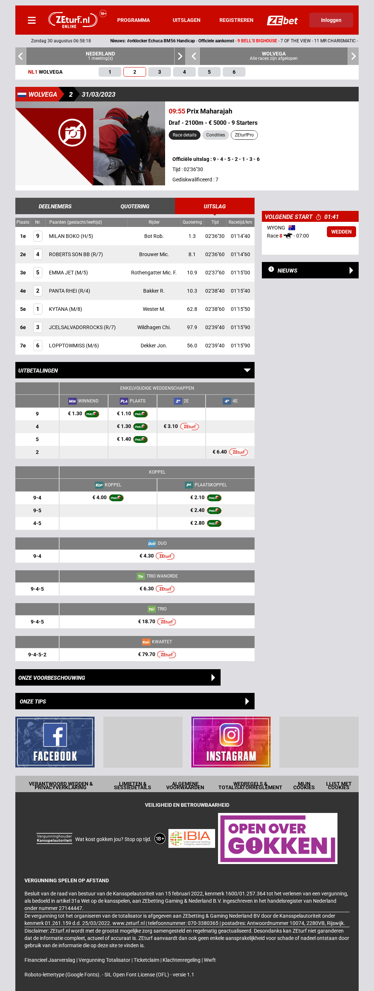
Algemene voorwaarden (185, 785)
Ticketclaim (147, 960)
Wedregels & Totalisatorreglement (250, 785)
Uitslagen (187, 20)
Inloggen (331, 20)
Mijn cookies (304, 785)
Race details (184, 135)
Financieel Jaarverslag (50, 960)
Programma (133, 20)
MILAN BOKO (65, 236)
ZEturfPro (244, 135)
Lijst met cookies (339, 785)
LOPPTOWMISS (67, 345)
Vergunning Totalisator (105, 960)
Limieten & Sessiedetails (132, 785)
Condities (215, 135)
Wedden (341, 232)
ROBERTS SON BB (70, 254)
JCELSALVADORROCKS (76, 327)
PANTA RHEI (63, 291)
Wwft (210, 960)
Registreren (236, 20)
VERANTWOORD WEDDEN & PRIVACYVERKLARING (61, 785)
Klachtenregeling (182, 960)
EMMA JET (62, 272)
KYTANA (59, 309)
